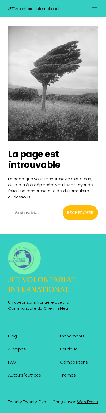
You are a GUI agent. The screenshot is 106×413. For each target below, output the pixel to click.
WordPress (87, 402)
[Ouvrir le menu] (94, 8)
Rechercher (80, 212)
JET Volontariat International (33, 8)
